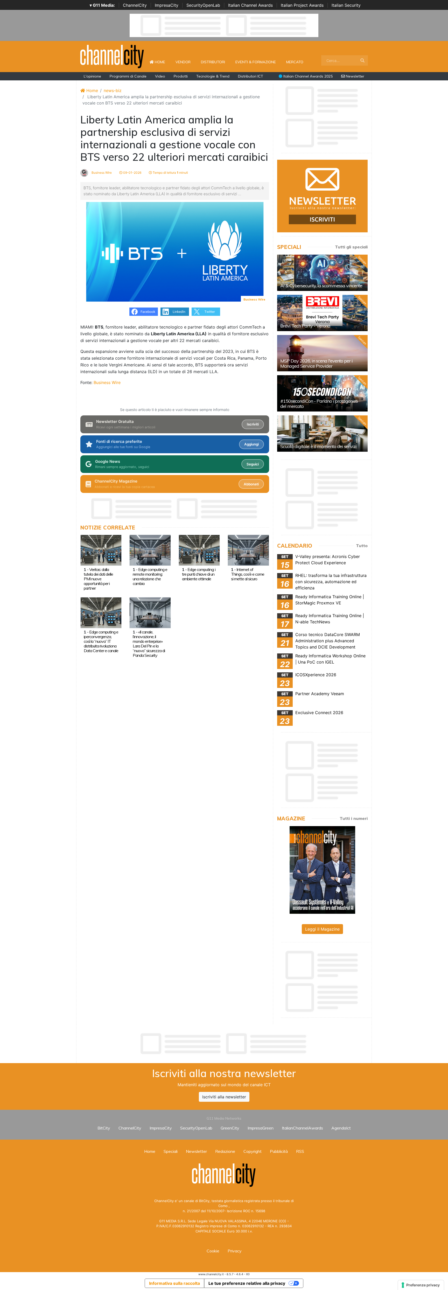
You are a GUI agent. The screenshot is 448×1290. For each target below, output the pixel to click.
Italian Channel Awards (250, 5)
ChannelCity (135, 5)
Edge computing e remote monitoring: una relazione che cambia (150, 576)
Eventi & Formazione (255, 62)
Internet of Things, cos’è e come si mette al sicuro (247, 574)
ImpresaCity (166, 5)
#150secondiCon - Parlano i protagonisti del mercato (319, 403)
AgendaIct (341, 1128)
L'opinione (92, 76)
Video (160, 76)
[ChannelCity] (112, 56)
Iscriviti (253, 424)
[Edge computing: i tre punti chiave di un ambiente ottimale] (199, 549)
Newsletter (354, 76)
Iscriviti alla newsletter (224, 1096)
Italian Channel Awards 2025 (307, 76)
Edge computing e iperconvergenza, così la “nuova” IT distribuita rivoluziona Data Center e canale (101, 641)
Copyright (252, 1151)
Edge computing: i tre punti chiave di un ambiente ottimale (198, 574)
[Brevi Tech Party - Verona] (322, 313)
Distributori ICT (250, 76)
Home (162, 61)
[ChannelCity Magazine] (322, 869)
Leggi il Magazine (322, 929)
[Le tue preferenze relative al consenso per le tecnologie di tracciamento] (421, 1285)
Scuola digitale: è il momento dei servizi (318, 446)
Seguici (253, 464)
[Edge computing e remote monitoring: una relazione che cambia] (150, 549)
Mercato (294, 62)
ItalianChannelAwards (302, 1128)
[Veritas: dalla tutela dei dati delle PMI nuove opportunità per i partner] (101, 549)
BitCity (103, 1128)
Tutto (362, 545)
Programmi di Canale (128, 76)
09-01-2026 (131, 173)
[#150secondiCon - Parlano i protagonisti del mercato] (322, 393)
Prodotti (181, 76)
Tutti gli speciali (351, 246)
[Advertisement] (224, 1043)
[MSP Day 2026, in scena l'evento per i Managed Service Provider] (322, 353)
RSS (300, 1151)
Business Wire (101, 173)
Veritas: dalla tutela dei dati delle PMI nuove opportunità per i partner (98, 579)
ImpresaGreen (261, 1128)
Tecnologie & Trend (212, 76)
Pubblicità (279, 1151)
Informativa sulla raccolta (174, 1283)
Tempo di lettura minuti (170, 173)
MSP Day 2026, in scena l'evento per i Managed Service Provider (316, 363)
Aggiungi (251, 444)
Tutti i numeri (354, 818)
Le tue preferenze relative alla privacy (246, 1283)
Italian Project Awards (302, 5)
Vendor (183, 62)
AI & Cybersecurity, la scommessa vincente (321, 286)
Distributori (213, 62)
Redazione (225, 1151)
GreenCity (230, 1128)
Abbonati (251, 484)
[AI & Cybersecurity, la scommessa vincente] (322, 273)
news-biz (113, 90)
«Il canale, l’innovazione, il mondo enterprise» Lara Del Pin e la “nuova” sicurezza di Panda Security (149, 643)
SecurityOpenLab (203, 5)
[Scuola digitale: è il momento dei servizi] (322, 433)
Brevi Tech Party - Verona (305, 326)
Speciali (171, 1151)
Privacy (235, 1250)
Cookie (213, 1250)
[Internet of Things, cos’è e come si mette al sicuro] (248, 549)
